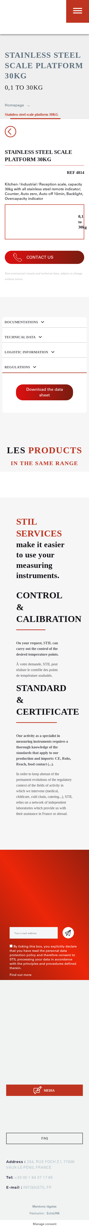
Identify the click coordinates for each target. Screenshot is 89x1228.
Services (13, 1066)
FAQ (44, 1138)
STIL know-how (18, 1072)
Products (13, 1055)
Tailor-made (15, 1061)
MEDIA (49, 1090)
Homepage (14, 105)
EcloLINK (53, 1213)
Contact (12, 1078)
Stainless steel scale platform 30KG (31, 114)
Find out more (20, 975)
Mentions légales (44, 1206)
